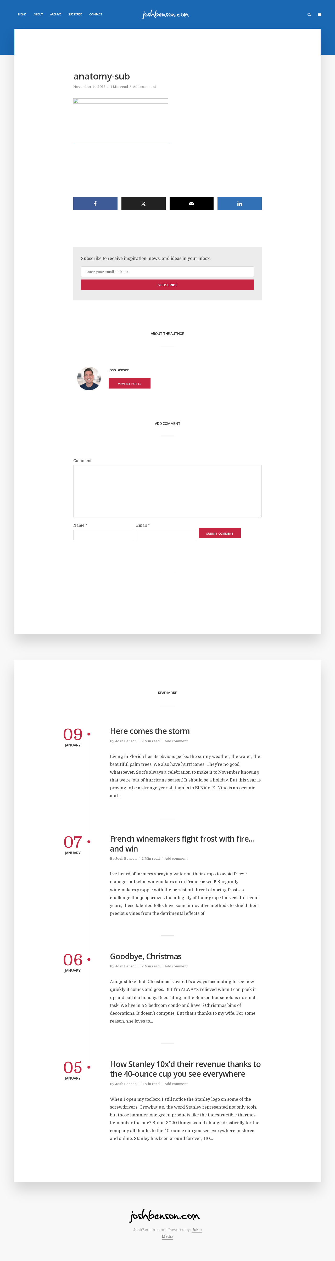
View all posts (129, 384)
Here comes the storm (150, 731)
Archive (55, 14)
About (38, 14)
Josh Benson (126, 741)
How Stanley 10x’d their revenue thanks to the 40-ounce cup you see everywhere (185, 1069)
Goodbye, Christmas (145, 956)
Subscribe (75, 14)
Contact (95, 14)
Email (143, 525)
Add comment (144, 87)
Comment (82, 461)
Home (22, 14)
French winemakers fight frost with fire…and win (182, 843)
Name (80, 525)
